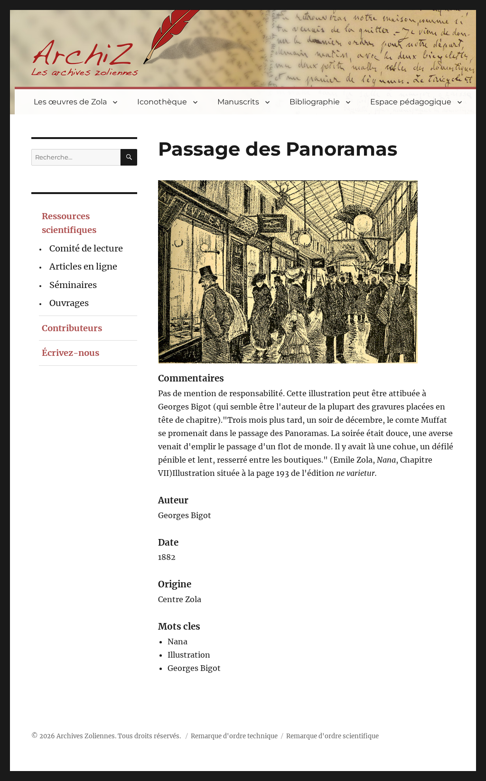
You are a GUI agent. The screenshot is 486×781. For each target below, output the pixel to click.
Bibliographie (315, 101)
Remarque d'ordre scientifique (332, 736)
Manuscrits (238, 101)
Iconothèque (162, 101)
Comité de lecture (86, 248)
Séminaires (73, 284)
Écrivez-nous (70, 352)
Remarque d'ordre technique (234, 736)
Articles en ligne (83, 266)
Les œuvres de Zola (70, 101)
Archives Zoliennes (85, 736)
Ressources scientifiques (69, 223)
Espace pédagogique (410, 101)
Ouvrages (69, 303)
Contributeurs (72, 328)
